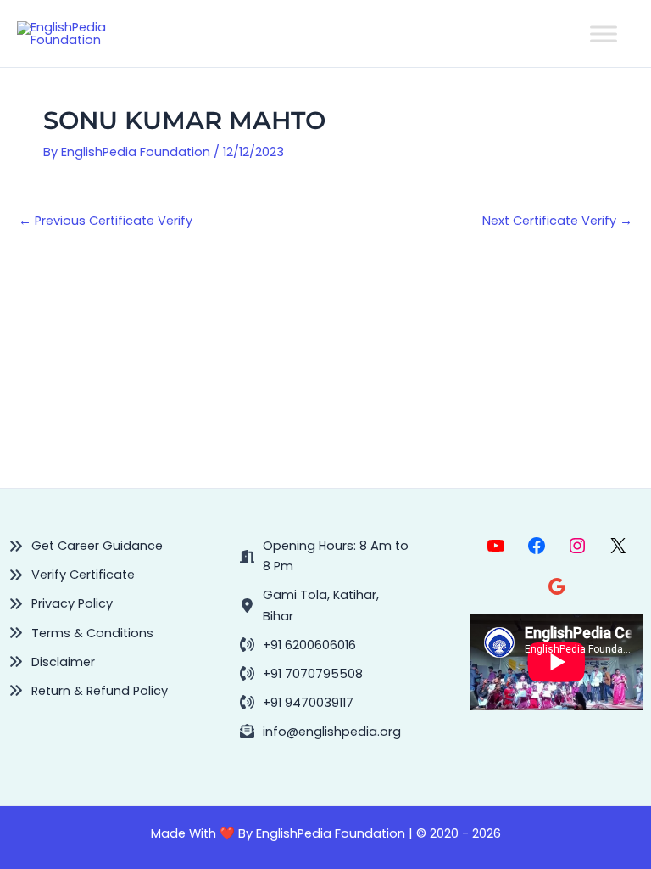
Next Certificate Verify (557, 221)
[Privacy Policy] (60, 603)
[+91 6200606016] (298, 645)
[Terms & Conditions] (80, 633)
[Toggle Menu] (603, 34)
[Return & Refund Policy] (88, 691)
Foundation (368, 833)
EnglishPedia (293, 833)
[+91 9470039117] (296, 702)
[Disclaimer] (51, 662)
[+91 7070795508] (301, 674)
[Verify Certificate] (71, 574)
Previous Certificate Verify (105, 221)
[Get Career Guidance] (85, 545)
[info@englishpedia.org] (320, 731)
